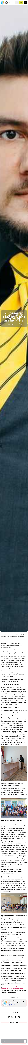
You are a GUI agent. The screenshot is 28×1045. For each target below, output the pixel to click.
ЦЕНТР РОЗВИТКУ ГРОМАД (7, 2)
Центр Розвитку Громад (16, 1001)
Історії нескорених (11, 634)
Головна (3, 634)
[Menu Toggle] (25, 2)
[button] (25, 1041)
